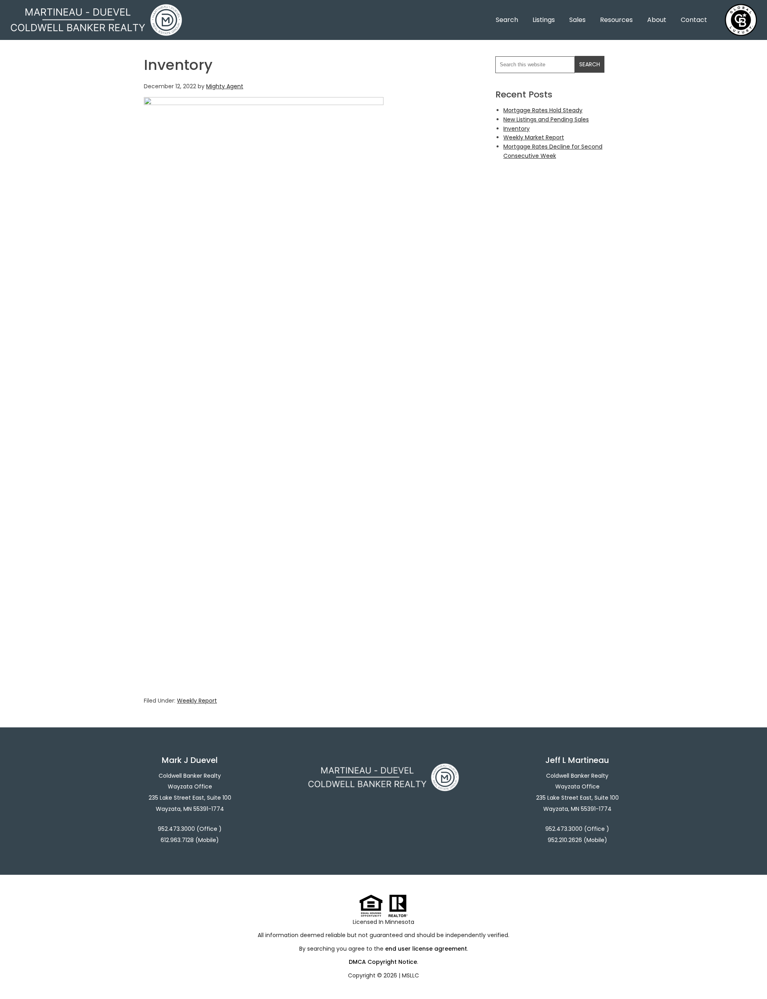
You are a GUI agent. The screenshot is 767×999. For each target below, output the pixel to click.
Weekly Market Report (533, 137)
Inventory (516, 129)
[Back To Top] (752, 976)
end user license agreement (426, 949)
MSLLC (410, 975)
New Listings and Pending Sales (546, 119)
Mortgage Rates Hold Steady (542, 110)
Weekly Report (197, 701)
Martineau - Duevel (96, 9)
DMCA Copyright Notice (383, 962)
